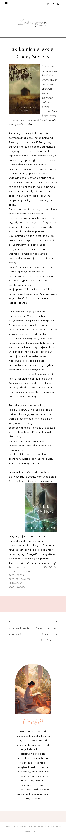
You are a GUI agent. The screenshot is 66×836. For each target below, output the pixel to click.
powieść (13, 579)
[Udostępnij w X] (51, 567)
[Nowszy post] (14, 621)
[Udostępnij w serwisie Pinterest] (55, 567)
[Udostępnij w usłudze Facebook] (46, 567)
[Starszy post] (52, 621)
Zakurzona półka (33, 826)
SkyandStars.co (33, 831)
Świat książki (17, 586)
